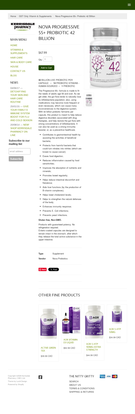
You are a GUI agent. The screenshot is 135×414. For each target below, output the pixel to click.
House (14, 66)
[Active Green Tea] (48, 324)
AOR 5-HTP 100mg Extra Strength (93, 346)
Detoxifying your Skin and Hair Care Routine (19, 95)
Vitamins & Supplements (18, 51)
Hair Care (16, 57)
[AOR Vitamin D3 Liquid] (71, 320)
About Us (75, 385)
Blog (13, 75)
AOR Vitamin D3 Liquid (71, 341)
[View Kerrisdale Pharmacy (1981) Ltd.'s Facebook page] (40, 377)
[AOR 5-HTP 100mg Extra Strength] (94, 322)
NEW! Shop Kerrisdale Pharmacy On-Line (21, 129)
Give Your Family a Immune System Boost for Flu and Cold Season (21, 113)
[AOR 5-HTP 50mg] (117, 314)
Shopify (21, 384)
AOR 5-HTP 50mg (115, 331)
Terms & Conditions (81, 388)
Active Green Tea (48, 349)
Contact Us (17, 71)
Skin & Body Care (21, 62)
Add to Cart (46, 67)
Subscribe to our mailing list (19, 142)
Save (44, 269)
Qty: (41, 59)
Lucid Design (21, 381)
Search (74, 381)
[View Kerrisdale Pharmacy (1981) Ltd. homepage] (22, 26)
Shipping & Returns (81, 392)
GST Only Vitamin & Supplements (35, 16)
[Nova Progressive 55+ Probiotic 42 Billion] (105, 56)
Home (13, 16)
